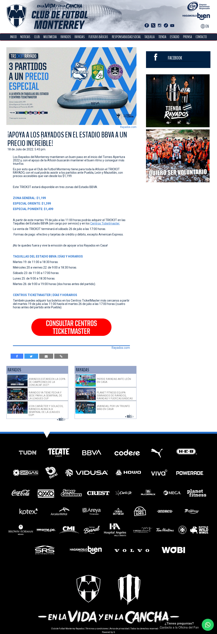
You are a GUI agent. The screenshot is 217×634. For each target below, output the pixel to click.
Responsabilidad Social (126, 37)
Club (37, 37)
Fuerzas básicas (98, 37)
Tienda (162, 37)
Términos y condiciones (97, 628)
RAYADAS (80, 37)
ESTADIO (174, 37)
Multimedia (50, 37)
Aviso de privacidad (119, 628)
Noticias (25, 37)
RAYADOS (66, 37)
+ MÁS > (61, 419)
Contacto (201, 37)
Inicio (13, 37)
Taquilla (150, 37)
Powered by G (108, 632)
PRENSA (187, 37)
